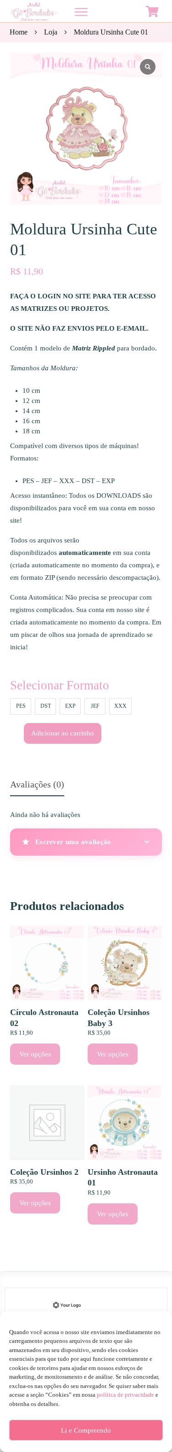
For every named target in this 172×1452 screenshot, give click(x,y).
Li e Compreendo (86, 1430)
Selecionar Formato (59, 685)
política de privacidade (125, 1394)
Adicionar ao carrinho (62, 733)
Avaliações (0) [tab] (37, 784)
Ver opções (35, 1054)
